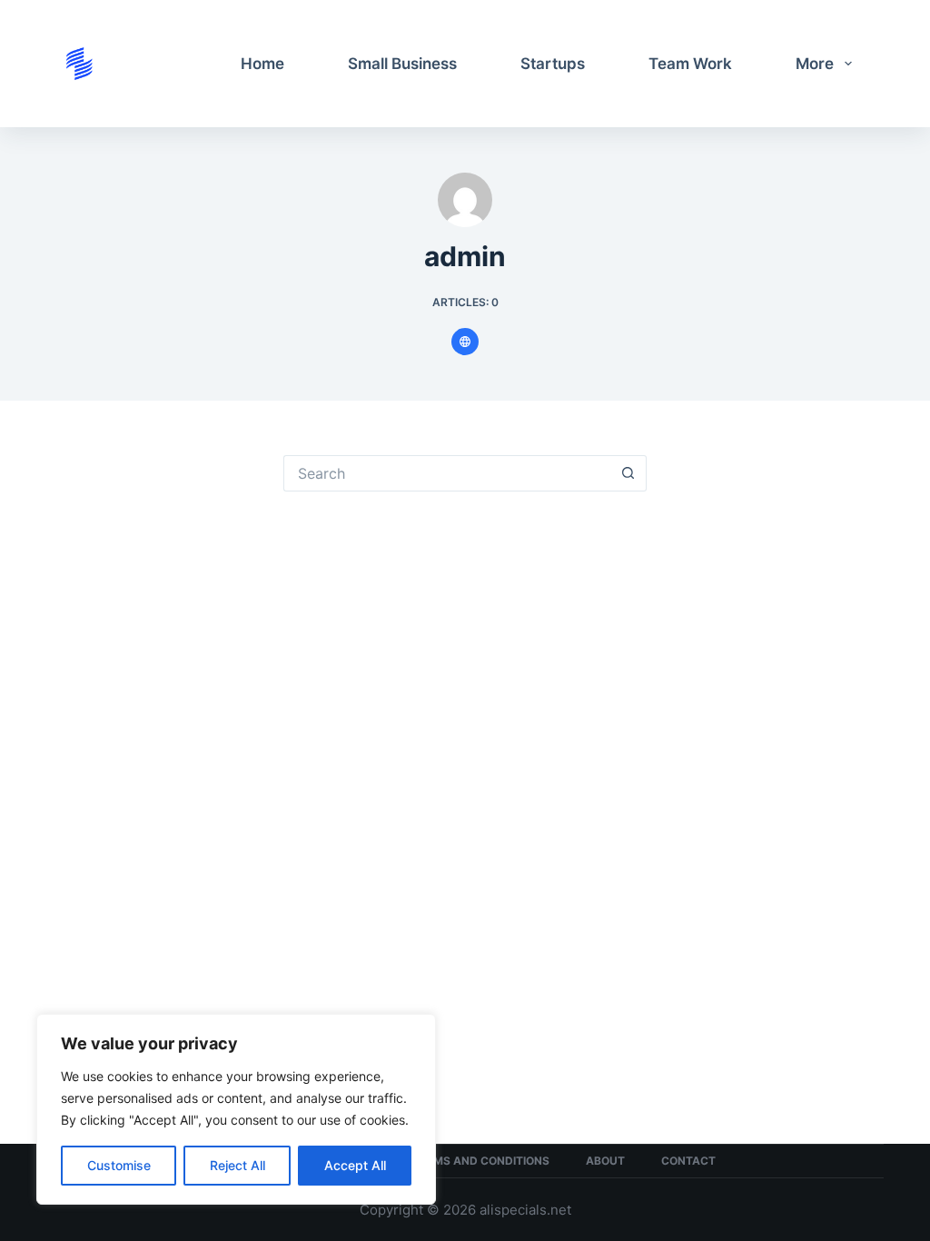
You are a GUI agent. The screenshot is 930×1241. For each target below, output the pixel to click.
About (605, 1160)
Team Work (690, 64)
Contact (688, 1160)
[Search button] (628, 473)
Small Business (402, 64)
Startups (552, 64)
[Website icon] (465, 341)
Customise (119, 1165)
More (815, 64)
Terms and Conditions (480, 1160)
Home (262, 64)
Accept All (355, 1165)
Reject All (237, 1165)
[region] (236, 1109)
